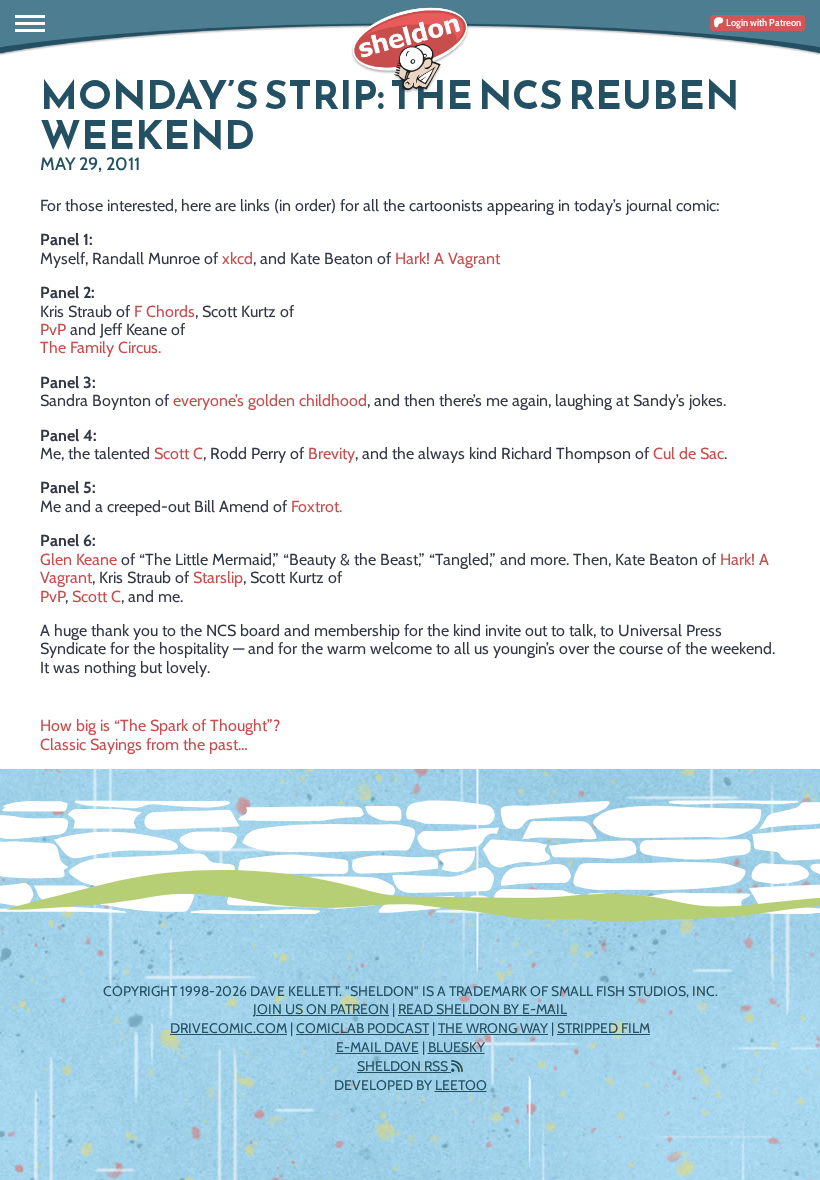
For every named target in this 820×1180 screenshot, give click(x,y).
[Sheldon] (410, 50)
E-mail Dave (377, 1047)
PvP (53, 329)
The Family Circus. (100, 347)
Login (762, 22)
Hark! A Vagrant (447, 258)
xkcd (237, 258)
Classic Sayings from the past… (144, 744)
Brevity (331, 453)
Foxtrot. (316, 506)
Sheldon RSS (404, 1066)
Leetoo (461, 1085)
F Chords (164, 311)
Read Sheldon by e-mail (482, 1009)
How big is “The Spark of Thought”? (160, 725)
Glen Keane (78, 559)
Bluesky (456, 1047)
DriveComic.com (228, 1028)
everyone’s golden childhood (270, 400)
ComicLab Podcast (362, 1028)
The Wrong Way (493, 1028)
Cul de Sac (688, 453)
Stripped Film (603, 1028)
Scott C (178, 453)
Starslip (218, 577)
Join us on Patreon (321, 1009)
